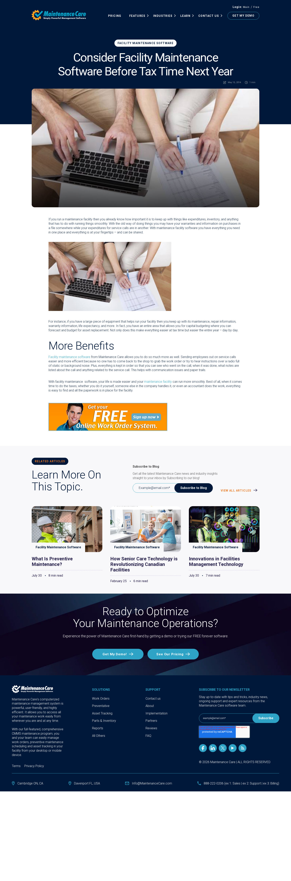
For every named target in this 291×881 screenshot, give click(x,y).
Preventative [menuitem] (100, 706)
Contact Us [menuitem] (208, 15)
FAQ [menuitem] (148, 736)
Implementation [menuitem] (156, 713)
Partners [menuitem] (151, 721)
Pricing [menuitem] (114, 15)
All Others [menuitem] (98, 736)
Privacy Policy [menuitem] (34, 766)
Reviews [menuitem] (151, 728)
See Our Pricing (170, 654)
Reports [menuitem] (97, 728)
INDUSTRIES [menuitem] (162, 15)
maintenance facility (158, 382)
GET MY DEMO (243, 15)
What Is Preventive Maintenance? (52, 561)
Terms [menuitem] (16, 766)
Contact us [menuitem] (153, 698)
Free (256, 7)
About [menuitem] (150, 706)
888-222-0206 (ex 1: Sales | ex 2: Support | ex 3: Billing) (241, 783)
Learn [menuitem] (185, 15)
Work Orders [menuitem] (100, 698)
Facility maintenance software (69, 357)
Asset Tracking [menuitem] (102, 713)
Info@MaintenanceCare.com (152, 783)
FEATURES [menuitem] (137, 15)
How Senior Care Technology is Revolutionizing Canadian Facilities (144, 564)
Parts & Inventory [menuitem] (104, 721)
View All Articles (236, 490)
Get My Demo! (115, 654)
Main (246, 7)
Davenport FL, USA (87, 783)
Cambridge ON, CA (30, 783)
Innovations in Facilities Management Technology (216, 561)
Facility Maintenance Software (146, 43)
